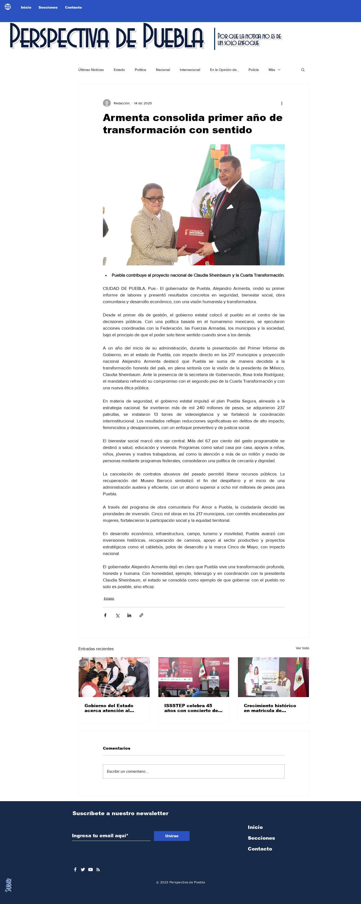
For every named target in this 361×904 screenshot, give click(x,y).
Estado (119, 69)
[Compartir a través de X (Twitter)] (117, 615)
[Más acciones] (282, 103)
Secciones (261, 838)
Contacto (260, 848)
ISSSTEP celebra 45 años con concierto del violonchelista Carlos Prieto (192, 708)
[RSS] (98, 869)
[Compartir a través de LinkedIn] (129, 615)
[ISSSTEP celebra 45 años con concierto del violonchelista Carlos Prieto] (193, 677)
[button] (303, 69)
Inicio (255, 827)
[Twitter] (83, 869)
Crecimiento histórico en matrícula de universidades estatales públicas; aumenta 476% (273, 708)
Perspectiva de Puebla (105, 38)
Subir (8, 885)
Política (140, 69)
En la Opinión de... (224, 69)
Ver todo (302, 648)
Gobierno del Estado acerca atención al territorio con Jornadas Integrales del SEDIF (112, 708)
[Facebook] (75, 869)
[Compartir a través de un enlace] (141, 615)
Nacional (163, 69)
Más (272, 69)
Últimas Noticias (91, 69)
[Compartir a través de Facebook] (105, 615)
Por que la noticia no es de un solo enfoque (249, 39)
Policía (254, 69)
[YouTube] (90, 869)
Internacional (190, 69)
